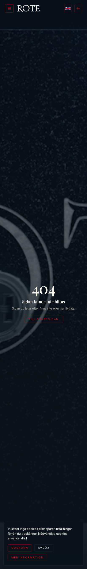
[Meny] (9, 8)
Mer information (27, 557)
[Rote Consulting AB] (28, 8)
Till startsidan (44, 319)
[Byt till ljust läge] (78, 8)
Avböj (43, 547)
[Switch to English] (68, 8)
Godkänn (19, 547)
